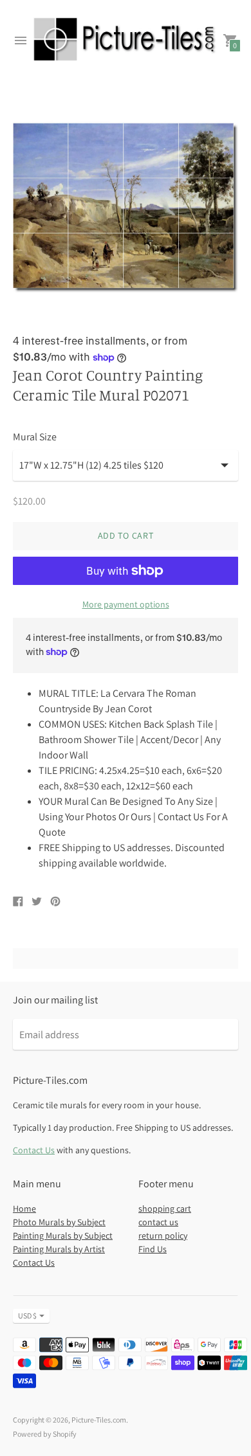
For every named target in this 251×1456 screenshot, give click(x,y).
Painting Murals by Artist (59, 1249)
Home (24, 1208)
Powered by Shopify (45, 1434)
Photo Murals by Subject (59, 1222)
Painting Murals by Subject (63, 1235)
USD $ (27, 1315)
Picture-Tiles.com (98, 1420)
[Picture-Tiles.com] (125, 40)
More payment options (125, 604)
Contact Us (34, 1150)
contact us (158, 1222)
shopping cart (164, 1208)
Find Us (152, 1249)
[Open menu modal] (20, 40)
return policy (162, 1235)
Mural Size (35, 437)
